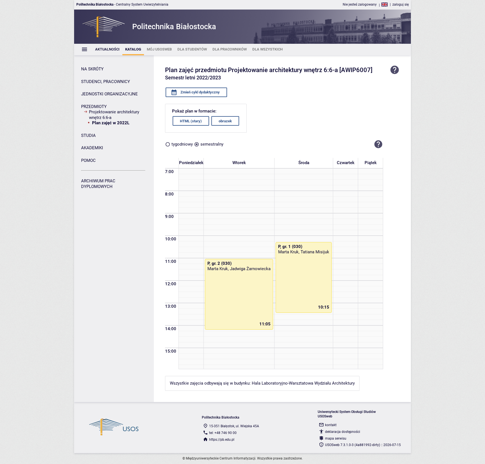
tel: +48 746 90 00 (223, 433)
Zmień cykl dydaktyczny (200, 92)
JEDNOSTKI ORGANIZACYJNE (109, 94)
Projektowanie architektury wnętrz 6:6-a (114, 114)
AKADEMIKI (92, 147)
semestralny (211, 144)
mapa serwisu (335, 438)
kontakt (331, 425)
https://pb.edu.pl (221, 440)
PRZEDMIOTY (94, 106)
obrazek (225, 121)
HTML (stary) (191, 121)
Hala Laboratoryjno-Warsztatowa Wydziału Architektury (303, 383)
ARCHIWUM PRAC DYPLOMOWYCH (98, 183)
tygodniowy (182, 144)
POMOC (88, 160)
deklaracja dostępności (342, 432)
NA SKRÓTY (92, 69)
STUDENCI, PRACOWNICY (105, 81)
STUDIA (88, 135)
